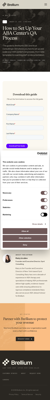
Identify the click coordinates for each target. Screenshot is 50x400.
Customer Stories (10, 373)
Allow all (25, 231)
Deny (25, 245)
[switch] (44, 200)
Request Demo (24, 339)
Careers (6, 379)
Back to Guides (10, 15)
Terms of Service (27, 394)
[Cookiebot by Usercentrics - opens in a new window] (37, 153)
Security (38, 394)
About (23, 373)
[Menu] (45, 4)
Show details (37, 224)
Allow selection (25, 238)
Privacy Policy (13, 394)
